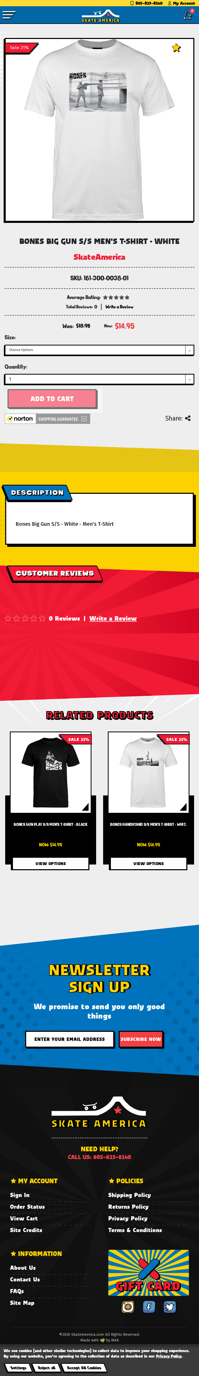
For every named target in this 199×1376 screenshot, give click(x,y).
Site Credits (26, 1230)
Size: (10, 337)
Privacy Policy (128, 1218)
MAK (115, 1340)
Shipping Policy (129, 1195)
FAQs (17, 1291)
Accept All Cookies (84, 1368)
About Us (23, 1268)
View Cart (24, 1218)
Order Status (27, 1206)
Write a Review (113, 618)
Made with (90, 1340)
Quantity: (16, 366)
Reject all (46, 1368)
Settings (18, 1368)
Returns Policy (128, 1206)
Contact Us (25, 1279)
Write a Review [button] (119, 306)
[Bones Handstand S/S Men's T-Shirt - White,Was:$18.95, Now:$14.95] (149, 772)
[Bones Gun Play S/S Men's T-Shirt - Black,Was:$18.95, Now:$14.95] (51, 772)
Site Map (22, 1303)
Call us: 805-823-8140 (99, 1157)
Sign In (20, 1195)
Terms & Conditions (135, 1230)
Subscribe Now (141, 1039)
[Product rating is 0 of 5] (116, 297)
